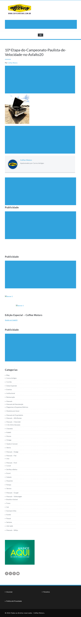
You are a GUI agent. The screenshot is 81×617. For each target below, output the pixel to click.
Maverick (9, 481)
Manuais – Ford (11, 463)
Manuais (9, 401)
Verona (8, 488)
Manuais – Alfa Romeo (14, 418)
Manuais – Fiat (11, 455)
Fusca (8, 503)
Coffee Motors (13, 63)
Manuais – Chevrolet (13, 422)
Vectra (8, 447)
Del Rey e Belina (11, 469)
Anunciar (9, 592)
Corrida (9, 382)
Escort (8, 473)
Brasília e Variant (12, 499)
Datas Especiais (11, 386)
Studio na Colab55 (11, 320)
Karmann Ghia (11, 511)
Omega (8, 440)
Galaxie (8, 477)
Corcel (8, 466)
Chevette (9, 428)
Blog (7, 375)
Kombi (8, 514)
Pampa (8, 485)
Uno (7, 458)
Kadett (8, 432)
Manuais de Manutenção (14, 404)
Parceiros (46, 592)
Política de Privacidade (14, 601)
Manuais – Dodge (12, 452)
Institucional (10, 393)
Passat (8, 518)
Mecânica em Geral (12, 411)
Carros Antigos (11, 378)
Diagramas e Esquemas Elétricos (17, 407)
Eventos (9, 389)
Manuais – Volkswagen (14, 496)
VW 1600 (9, 526)
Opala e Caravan (12, 444)
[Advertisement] (41, 24)
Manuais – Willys (12, 530)
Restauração (10, 397)
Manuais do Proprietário (14, 415)
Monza (8, 436)
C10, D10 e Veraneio (13, 425)
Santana (9, 522)
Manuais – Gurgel (12, 493)
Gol (7, 507)
